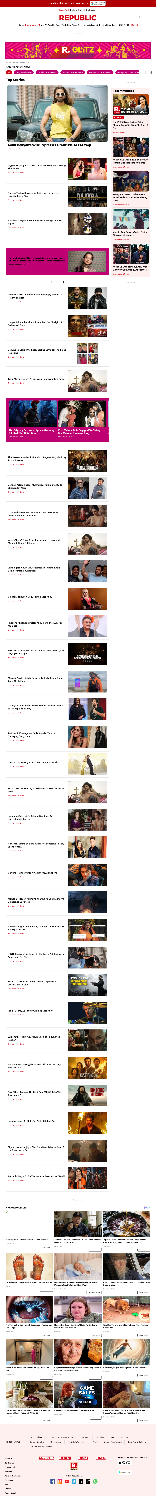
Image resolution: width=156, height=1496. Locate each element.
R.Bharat (74, 10)
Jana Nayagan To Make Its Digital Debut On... (32, 1121)
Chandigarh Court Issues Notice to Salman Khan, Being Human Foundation (34, 569)
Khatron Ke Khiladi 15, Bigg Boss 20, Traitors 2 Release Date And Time (130, 161)
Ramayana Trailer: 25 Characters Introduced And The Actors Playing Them (130, 197)
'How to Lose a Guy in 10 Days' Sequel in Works (33, 762)
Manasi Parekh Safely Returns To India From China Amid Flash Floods (35, 679)
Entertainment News (15, 149)
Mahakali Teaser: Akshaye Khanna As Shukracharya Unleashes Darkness (36, 900)
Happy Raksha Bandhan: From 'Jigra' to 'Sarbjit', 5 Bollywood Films (35, 324)
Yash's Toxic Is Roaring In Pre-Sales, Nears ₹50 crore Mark (36, 790)
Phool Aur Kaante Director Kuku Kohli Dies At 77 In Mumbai (35, 624)
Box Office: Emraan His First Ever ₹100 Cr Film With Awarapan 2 (35, 1094)
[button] (57, 281)
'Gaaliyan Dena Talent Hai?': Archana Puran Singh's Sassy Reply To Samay (35, 707)
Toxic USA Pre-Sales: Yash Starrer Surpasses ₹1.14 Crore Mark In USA (34, 983)
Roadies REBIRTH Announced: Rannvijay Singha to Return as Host (35, 296)
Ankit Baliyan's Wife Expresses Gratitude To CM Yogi (49, 145)
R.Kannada (91, 10)
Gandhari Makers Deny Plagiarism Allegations (32, 872)
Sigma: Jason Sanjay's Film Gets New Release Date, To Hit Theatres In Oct (36, 1149)
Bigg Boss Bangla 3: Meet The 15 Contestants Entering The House (37, 167)
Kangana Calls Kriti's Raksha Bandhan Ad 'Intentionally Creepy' (30, 818)
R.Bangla (82, 10)
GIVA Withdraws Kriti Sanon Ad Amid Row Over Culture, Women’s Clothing (33, 514)
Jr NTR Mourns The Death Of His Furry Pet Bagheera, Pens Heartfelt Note (36, 955)
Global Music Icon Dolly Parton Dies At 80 (30, 596)
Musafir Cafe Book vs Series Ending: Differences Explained (130, 234)
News (8, 63)
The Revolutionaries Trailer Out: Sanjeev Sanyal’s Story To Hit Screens (37, 459)
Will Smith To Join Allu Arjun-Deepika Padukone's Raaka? (34, 1038)
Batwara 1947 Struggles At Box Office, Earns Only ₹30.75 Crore (34, 1066)
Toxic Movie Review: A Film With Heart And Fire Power (36, 379)
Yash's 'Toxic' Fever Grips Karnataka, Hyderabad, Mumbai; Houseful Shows (34, 542)
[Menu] (137, 17)
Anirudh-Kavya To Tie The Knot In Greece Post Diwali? (36, 1176)
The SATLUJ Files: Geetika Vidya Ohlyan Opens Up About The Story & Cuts (130, 125)
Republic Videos (119, 132)
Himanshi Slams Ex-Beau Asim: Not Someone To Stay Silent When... (36, 845)
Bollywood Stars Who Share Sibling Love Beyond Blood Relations (37, 351)
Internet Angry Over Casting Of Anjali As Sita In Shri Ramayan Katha (36, 928)
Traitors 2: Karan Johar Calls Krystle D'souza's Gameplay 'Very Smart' (32, 735)
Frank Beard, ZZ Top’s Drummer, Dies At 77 (30, 1010)
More (133, 25)
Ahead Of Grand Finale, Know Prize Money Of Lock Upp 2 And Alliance (130, 268)
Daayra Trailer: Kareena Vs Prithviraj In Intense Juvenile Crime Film (33, 195)
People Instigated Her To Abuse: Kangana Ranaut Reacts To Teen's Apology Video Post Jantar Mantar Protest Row (37, 259)
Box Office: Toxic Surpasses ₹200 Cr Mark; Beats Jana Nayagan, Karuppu (36, 652)
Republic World (64, 10)
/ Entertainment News (20, 63)
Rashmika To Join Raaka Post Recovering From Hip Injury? (35, 222)
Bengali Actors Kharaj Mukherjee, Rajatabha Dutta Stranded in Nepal (35, 486)
